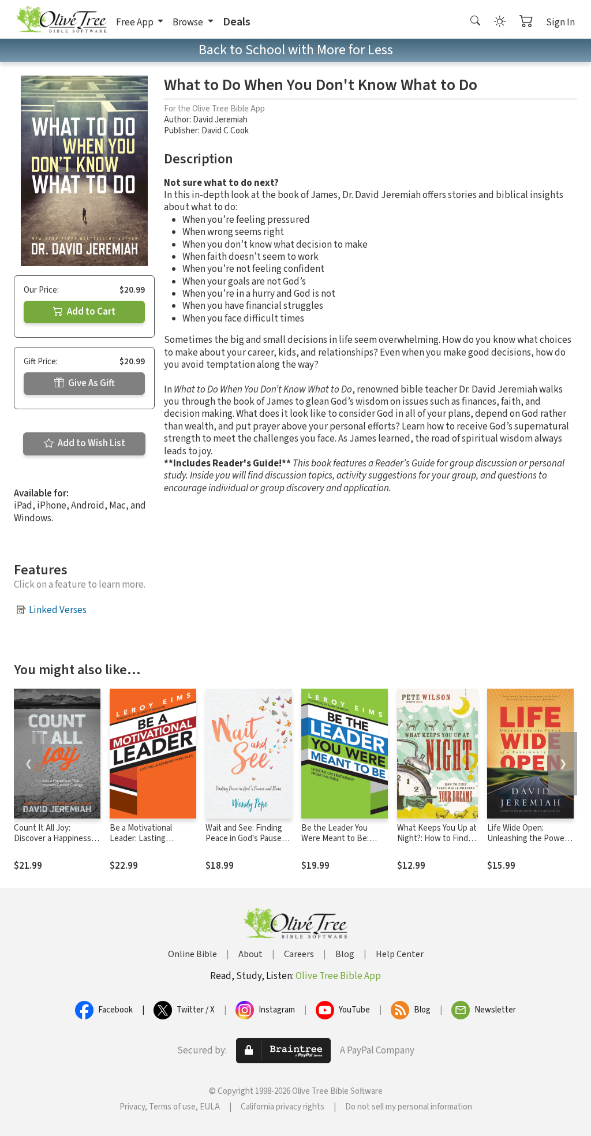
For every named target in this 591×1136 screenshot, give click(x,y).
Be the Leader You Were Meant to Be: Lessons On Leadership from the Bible (343, 844)
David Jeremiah (220, 120)
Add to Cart (90, 312)
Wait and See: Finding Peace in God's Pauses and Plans (245, 839)
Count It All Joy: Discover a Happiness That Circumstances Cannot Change (52, 844)
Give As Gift (90, 383)
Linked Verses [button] (58, 610)
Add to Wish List (90, 443)
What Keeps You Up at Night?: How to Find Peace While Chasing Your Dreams (437, 844)
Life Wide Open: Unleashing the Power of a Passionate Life (527, 839)
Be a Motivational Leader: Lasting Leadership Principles (148, 839)
